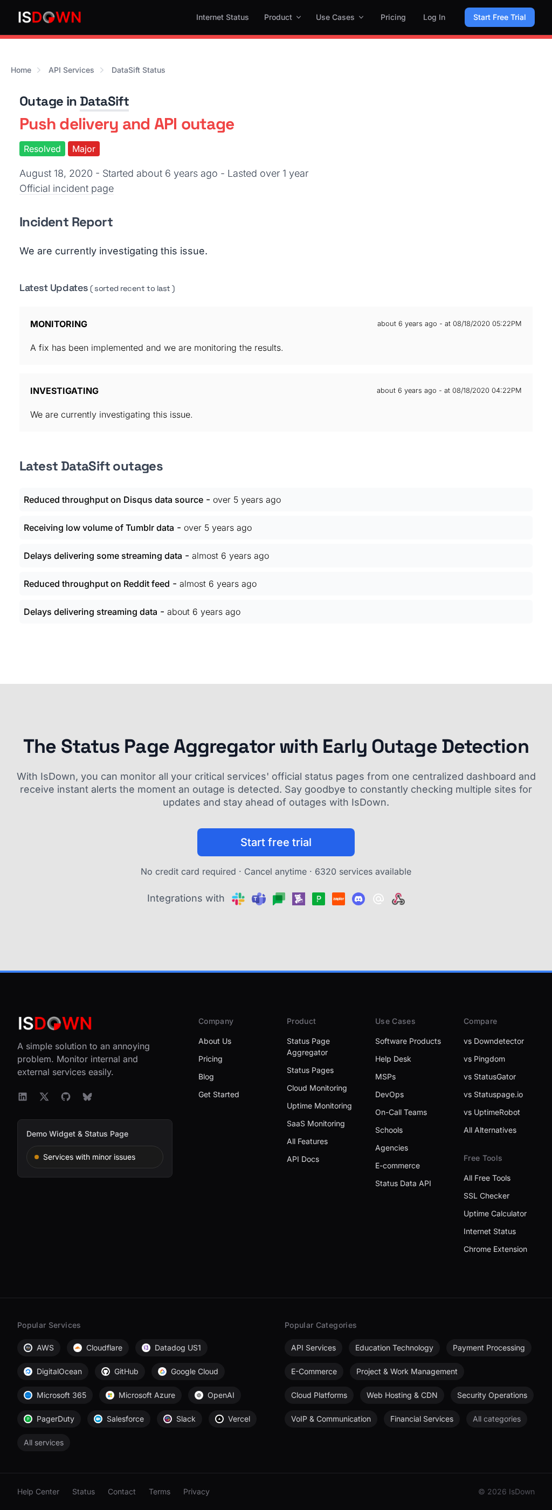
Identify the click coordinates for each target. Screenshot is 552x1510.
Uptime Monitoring (319, 1105)
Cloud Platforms (319, 1395)
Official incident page (66, 188)
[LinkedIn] (22, 1096)
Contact (122, 1491)
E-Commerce (314, 1371)
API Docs (303, 1158)
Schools (389, 1129)
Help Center (38, 1491)
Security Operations (492, 1395)
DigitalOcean (59, 1371)
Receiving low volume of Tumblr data (99, 527)
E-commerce (397, 1165)
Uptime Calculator (495, 1213)
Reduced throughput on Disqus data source (113, 499)
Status (83, 1491)
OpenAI (221, 1395)
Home (21, 69)
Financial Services (421, 1418)
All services (44, 1442)
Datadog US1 (178, 1347)
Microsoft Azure (147, 1395)
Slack (186, 1418)
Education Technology (394, 1347)
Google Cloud (194, 1371)
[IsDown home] (49, 17)
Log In (434, 17)
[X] (44, 1096)
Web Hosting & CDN (402, 1395)
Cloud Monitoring (317, 1087)
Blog (206, 1076)
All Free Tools (487, 1177)
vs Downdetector (494, 1040)
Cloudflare (104, 1347)
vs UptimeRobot (492, 1112)
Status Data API (403, 1183)
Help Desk (393, 1058)
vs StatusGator (490, 1076)
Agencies (391, 1147)
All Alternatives (490, 1129)
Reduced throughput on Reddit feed (97, 583)
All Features (307, 1141)
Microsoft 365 (61, 1395)
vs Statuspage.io (493, 1094)
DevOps (389, 1094)
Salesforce (125, 1418)
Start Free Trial (499, 17)
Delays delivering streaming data (90, 611)
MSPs (385, 1076)
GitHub (126, 1371)
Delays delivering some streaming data (103, 555)
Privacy (196, 1491)
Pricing (393, 17)
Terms (159, 1491)
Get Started (218, 1094)
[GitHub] (65, 1096)
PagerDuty (55, 1418)
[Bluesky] (87, 1096)
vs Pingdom (484, 1058)
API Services (71, 69)
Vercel (239, 1418)
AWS (45, 1347)
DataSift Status (138, 69)
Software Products (408, 1040)
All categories (497, 1418)
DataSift (104, 101)
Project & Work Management (407, 1371)
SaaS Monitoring (316, 1123)
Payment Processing (489, 1347)
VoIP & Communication (331, 1418)
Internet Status (222, 17)
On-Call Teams (401, 1112)
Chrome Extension (495, 1248)
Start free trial (276, 842)
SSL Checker (486, 1195)
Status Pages (310, 1070)
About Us (214, 1040)
